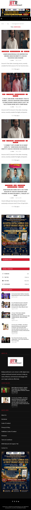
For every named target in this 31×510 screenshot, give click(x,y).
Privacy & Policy (5, 427)
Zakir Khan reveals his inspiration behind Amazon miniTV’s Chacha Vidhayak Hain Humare (15, 56)
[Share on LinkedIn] (17, 69)
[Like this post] (12, 69)
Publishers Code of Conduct (8, 431)
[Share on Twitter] (15, 69)
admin (12, 60)
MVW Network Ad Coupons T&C (10, 444)
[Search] (29, 19)
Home (2, 23)
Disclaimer (4, 419)
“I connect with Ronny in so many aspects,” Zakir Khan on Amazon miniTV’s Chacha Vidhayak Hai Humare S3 (15, 147)
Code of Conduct (6, 423)
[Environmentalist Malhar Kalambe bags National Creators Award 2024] (5, 296)
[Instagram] (25, 19)
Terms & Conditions (6, 440)
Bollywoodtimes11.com (7, 372)
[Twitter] (24, 19)
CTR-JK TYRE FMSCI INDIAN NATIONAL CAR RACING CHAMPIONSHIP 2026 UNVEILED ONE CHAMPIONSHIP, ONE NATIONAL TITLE (21, 315)
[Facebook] (22, 19)
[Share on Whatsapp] (18, 69)
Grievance (4, 435)
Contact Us (4, 448)
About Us (3, 415)
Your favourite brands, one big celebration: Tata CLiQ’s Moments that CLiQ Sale (20, 339)
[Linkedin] (27, 19)
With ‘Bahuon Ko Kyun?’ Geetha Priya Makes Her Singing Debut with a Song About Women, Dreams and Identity (20, 389)
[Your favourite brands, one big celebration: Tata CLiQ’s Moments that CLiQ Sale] (5, 340)
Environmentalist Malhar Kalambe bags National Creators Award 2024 (20, 294)
